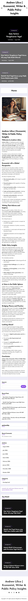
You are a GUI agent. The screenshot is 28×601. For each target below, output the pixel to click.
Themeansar (24, 598)
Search (4, 382)
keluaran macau (18, 488)
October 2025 (6, 472)
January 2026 (6, 465)
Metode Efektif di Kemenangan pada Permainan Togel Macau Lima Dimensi (14, 408)
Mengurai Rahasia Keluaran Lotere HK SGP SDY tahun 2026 (13, 413)
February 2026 (6, 461)
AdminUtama (10, 39)
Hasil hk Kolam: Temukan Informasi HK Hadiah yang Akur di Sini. (13, 418)
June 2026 (5, 454)
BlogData (18, 598)
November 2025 (7, 468)
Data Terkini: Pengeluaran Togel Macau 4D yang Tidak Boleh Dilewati (14, 37)
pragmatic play (5, 488)
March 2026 (6, 457)
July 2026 (5, 450)
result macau (11, 488)
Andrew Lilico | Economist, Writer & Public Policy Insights (14, 8)
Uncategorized (14, 30)
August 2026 (6, 446)
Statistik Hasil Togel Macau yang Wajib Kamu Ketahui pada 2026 (13, 77)
